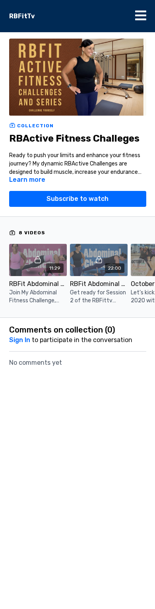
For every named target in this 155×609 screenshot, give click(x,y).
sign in (19, 340)
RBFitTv (22, 16)
